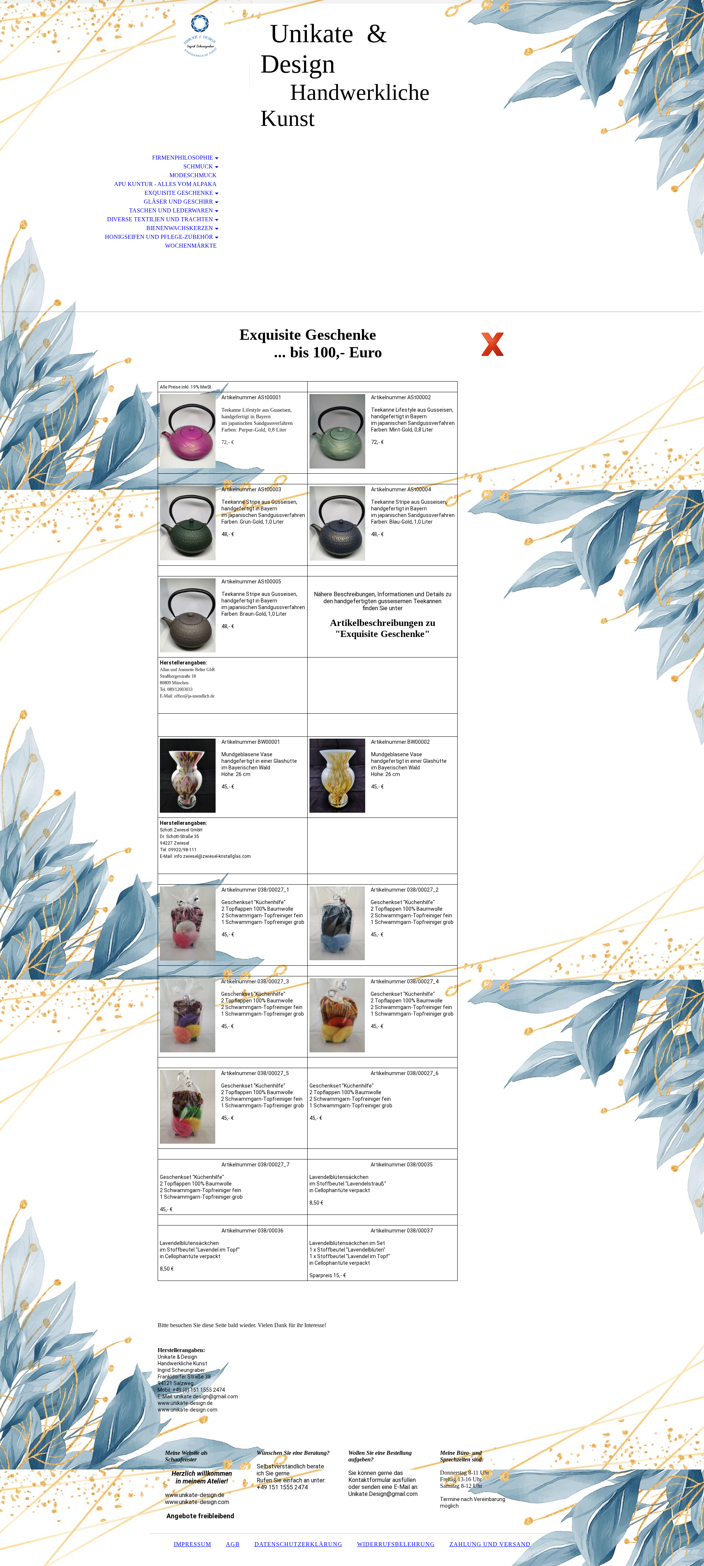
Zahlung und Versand (490, 1544)
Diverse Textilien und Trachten (160, 219)
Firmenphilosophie (182, 157)
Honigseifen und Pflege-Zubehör (159, 237)
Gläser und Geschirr (178, 202)
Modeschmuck (193, 175)
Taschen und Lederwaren (171, 210)
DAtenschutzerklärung (298, 1544)
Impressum (192, 1544)
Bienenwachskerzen (179, 228)
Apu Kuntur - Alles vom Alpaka (165, 184)
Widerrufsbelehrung (396, 1544)
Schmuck (198, 166)
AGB (233, 1544)
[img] (199, 36)
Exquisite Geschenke (178, 193)
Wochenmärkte (191, 246)
